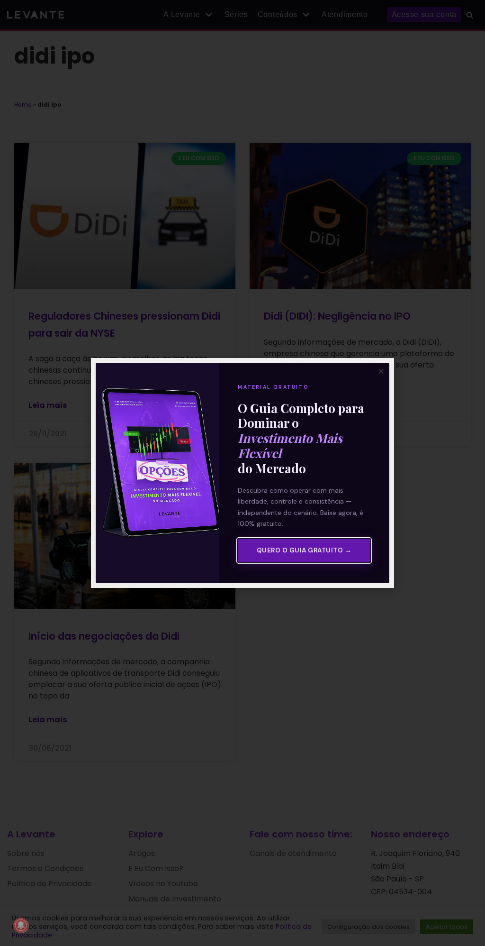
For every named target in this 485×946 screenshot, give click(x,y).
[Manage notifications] (20, 925)
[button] (381, 371)
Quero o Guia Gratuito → (304, 550)
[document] (242, 473)
